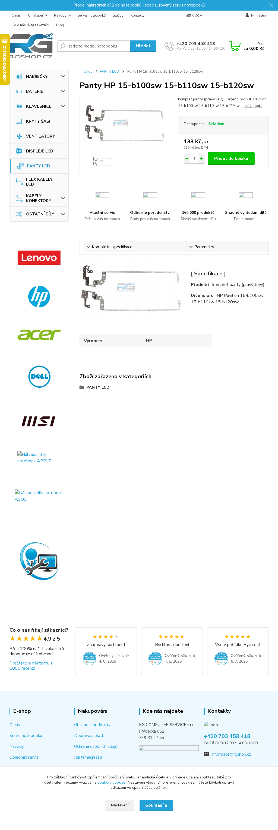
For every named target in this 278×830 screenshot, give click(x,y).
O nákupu (35, 15)
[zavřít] (271, 5)
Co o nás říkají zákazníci (30, 25)
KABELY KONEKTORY (38, 198)
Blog (60, 25)
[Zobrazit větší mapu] (169, 754)
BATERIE (34, 91)
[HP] (39, 296)
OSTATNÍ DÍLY (40, 214)
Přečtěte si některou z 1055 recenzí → (31, 665)
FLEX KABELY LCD (39, 182)
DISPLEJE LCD (39, 151)
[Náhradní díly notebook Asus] (39, 504)
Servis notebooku (26, 735)
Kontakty (137, 15)
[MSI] (39, 421)
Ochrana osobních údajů (95, 746)
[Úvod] (31, 46)
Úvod (88, 71)
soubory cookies (112, 782)
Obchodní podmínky (92, 724)
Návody (60, 15)
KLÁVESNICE (38, 106)
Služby (118, 15)
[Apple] (39, 463)
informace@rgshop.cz (231, 754)
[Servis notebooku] (39, 561)
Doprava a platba (90, 735)
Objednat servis (24, 757)
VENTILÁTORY (40, 136)
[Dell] (39, 377)
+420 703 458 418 (195, 44)
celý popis (253, 105)
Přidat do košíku (231, 158)
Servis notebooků (92, 15)
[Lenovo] (39, 258)
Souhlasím (156, 805)
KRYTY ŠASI (38, 121)
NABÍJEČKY (37, 76)
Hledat (143, 46)
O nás (16, 15)
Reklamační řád (88, 757)
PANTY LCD (38, 166)
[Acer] (39, 334)
